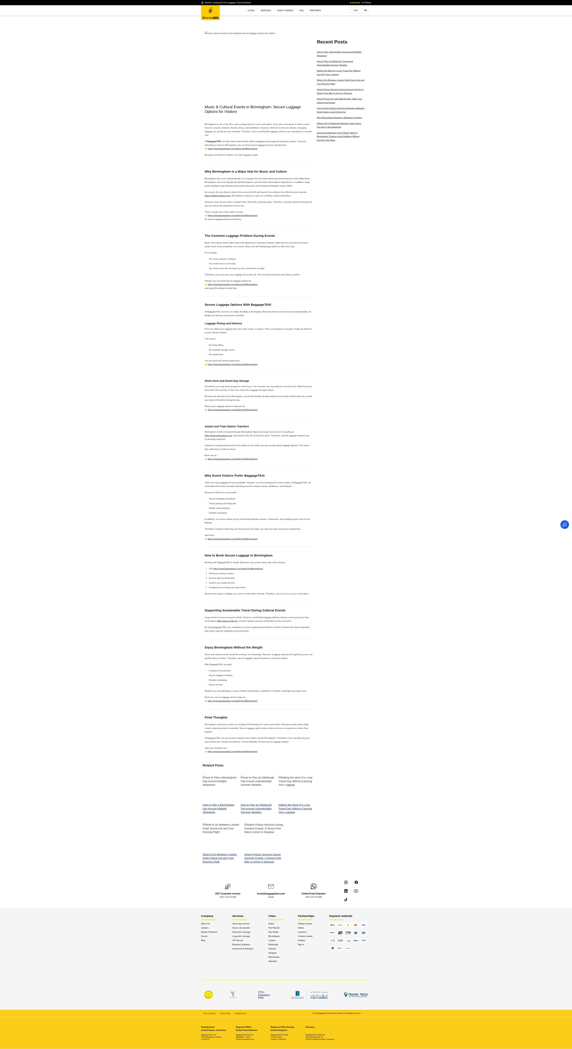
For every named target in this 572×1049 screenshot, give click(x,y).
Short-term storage (241, 932)
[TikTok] (346, 899)
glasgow (272, 953)
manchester (274, 957)
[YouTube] (356, 891)
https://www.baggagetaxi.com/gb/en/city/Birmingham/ (233, 148)
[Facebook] (356, 882)
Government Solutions (242, 948)
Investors (302, 932)
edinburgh (273, 944)
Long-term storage (241, 936)
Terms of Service (209, 1013)
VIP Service (237, 940)
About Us (205, 923)
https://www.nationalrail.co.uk (218, 435)
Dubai (271, 923)
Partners (315, 10)
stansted (272, 961)
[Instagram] (346, 882)
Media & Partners (209, 932)
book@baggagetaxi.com (271, 893)
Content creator (305, 936)
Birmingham (274, 936)
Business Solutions (241, 944)
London (272, 940)
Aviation (301, 940)
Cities (251, 10)
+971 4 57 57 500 (227, 897)
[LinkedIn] (346, 891)
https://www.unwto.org (227, 621)
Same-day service (240, 923)
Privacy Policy (225, 1013)
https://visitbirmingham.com (217, 195)
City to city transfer (241, 928)
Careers (205, 928)
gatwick (272, 948)
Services (266, 10)
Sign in (301, 944)
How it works (285, 10)
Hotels (301, 928)
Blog (203, 940)
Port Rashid (273, 928)
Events (204, 936)
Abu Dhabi (273, 932)
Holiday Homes (305, 923)
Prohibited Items (240, 1013)
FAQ (301, 10)
